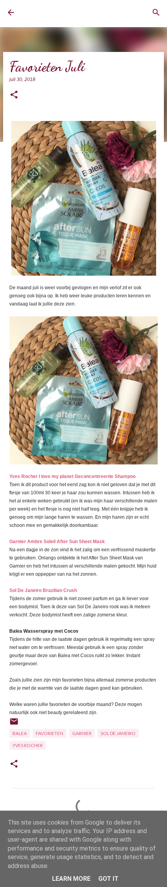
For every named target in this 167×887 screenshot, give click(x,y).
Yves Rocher (27, 745)
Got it (108, 878)
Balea (19, 733)
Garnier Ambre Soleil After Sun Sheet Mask (57, 541)
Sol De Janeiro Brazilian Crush (43, 590)
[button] (14, 95)
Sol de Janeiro (118, 733)
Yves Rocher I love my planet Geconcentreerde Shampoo (72, 476)
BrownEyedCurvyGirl (53, 12)
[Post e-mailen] (14, 724)
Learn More (71, 878)
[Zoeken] (156, 12)
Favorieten (49, 733)
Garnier (82, 733)
